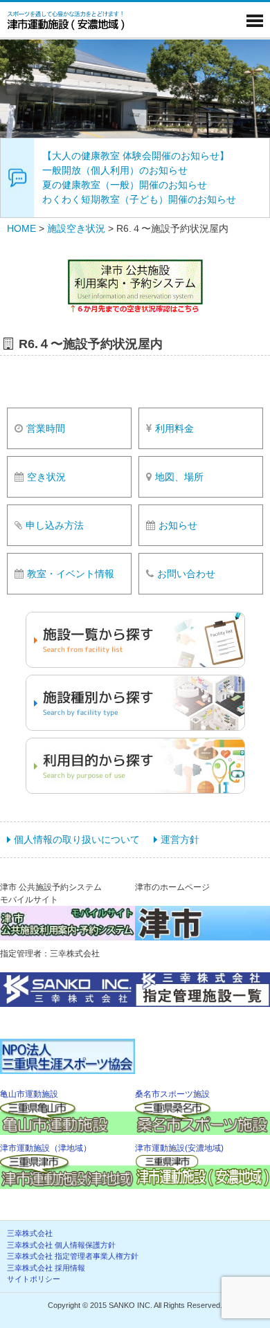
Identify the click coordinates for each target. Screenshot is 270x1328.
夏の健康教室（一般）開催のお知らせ (124, 184)
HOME (21, 228)
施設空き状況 (76, 228)
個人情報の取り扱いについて (77, 839)
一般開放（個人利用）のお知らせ (115, 170)
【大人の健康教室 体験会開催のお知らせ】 (135, 155)
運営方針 (180, 839)
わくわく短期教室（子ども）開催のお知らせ (139, 199)
